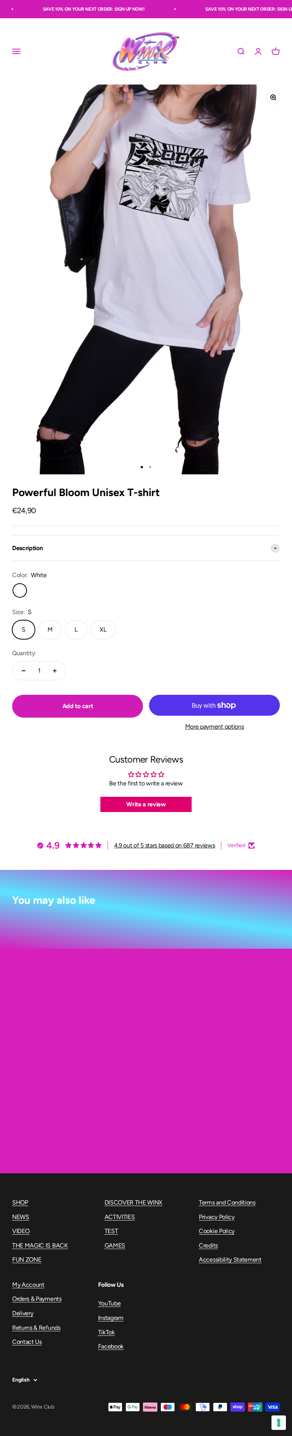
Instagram (111, 1317)
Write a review (146, 804)
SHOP (20, 1202)
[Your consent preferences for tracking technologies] (278, 1422)
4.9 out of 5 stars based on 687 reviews (164, 845)
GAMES (115, 1245)
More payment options (214, 726)
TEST (111, 1231)
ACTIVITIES (120, 1217)
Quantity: (24, 653)
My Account (28, 1284)
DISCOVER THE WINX (134, 1202)
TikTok (106, 1332)
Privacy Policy (217, 1217)
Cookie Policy (217, 1231)
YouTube (109, 1303)
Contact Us (27, 1341)
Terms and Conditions (227, 1202)
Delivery (22, 1313)
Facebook (111, 1346)
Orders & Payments (37, 1298)
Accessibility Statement (230, 1259)
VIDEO (20, 1231)
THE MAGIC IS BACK (40, 1245)
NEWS (20, 1217)
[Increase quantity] (55, 671)
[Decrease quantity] (24, 671)
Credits (208, 1245)
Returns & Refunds (36, 1327)
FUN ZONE (26, 1259)
